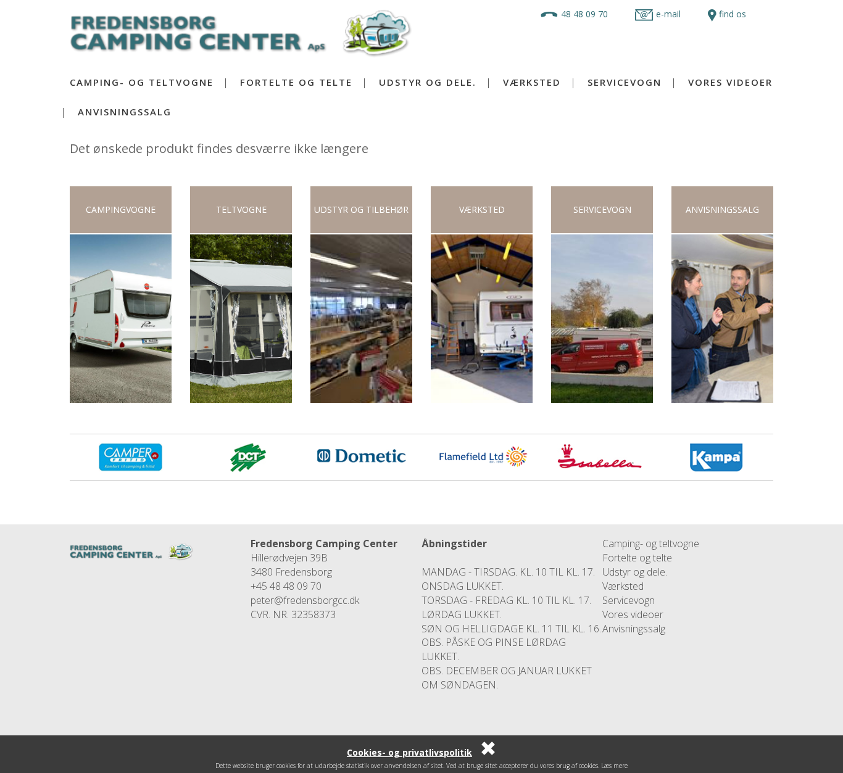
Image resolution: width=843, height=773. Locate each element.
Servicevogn (625, 82)
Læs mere (614, 765)
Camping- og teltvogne (142, 82)
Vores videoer (730, 82)
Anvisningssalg (125, 111)
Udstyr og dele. (427, 82)
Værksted (532, 82)
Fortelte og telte (296, 82)
